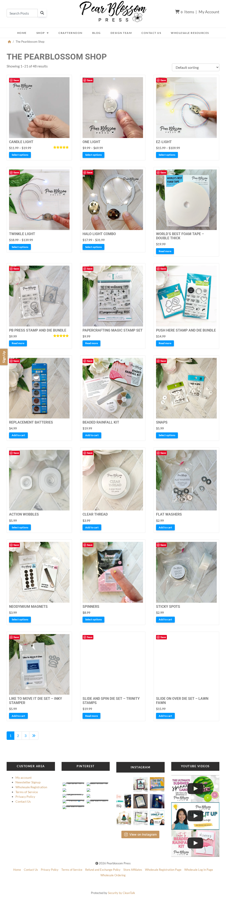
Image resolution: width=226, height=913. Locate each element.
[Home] (9, 41)
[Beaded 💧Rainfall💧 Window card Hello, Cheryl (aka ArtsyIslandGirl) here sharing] (140, 800)
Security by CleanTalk (121, 893)
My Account (209, 11)
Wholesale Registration (31, 787)
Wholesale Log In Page (198, 869)
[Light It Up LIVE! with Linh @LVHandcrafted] (195, 816)
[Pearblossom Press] (113, 11)
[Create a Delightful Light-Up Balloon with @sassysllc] (195, 788)
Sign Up (4, 357)
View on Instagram (143, 834)
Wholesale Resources (190, 33)
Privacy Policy (25, 796)
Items (187, 11)
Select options (20, 154)
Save (16, 80)
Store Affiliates (132, 869)
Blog (96, 33)
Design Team (121, 33)
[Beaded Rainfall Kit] (195, 843)
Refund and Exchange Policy (103, 869)
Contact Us (151, 33)
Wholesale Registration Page (163, 869)
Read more (165, 251)
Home (22, 33)
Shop (40, 33)
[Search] (42, 13)
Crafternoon (70, 33)
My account (23, 777)
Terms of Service (26, 792)
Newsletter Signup (28, 782)
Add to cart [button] (18, 435)
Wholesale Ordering (113, 875)
